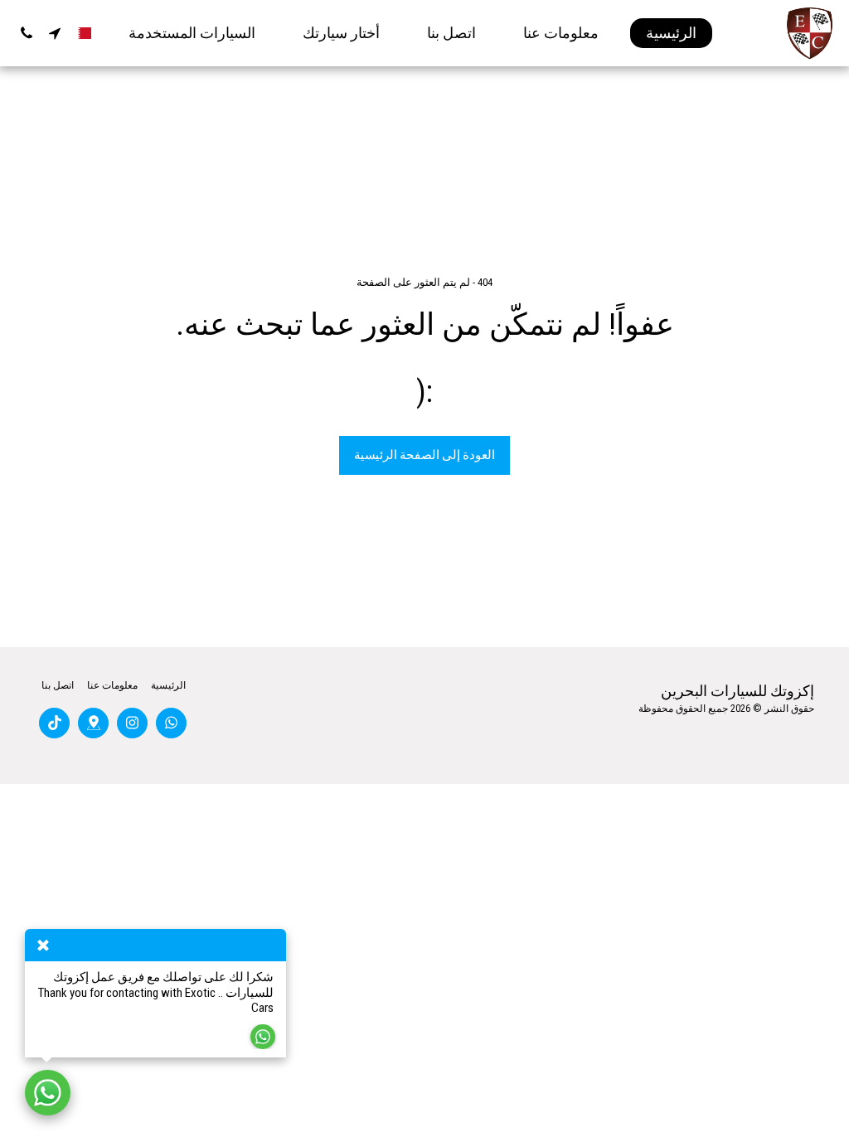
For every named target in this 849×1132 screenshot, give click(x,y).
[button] (54, 33)
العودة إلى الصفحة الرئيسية (424, 454)
